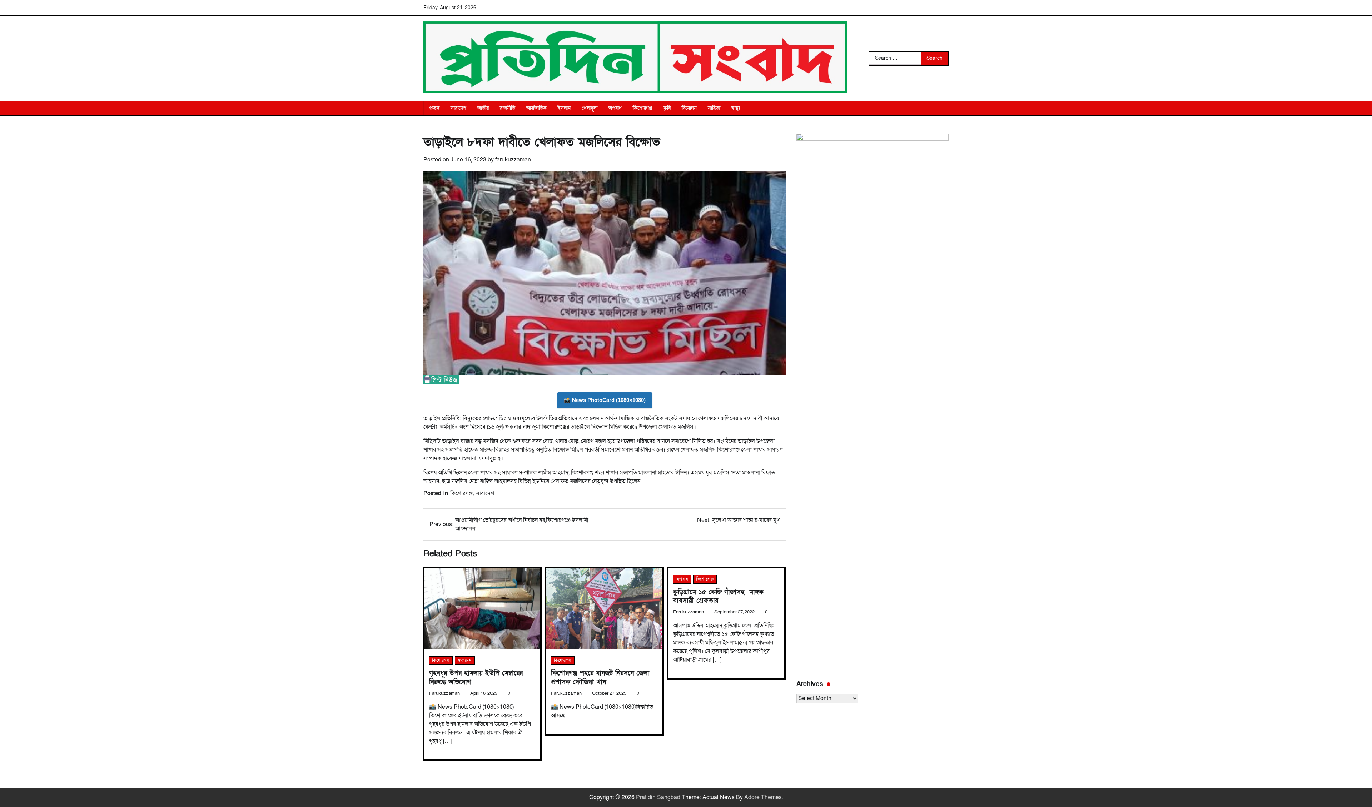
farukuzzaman (513, 160)
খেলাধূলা (589, 108)
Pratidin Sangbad (658, 797)
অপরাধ (615, 108)
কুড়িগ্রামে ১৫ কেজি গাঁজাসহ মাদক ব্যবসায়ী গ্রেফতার (718, 596)
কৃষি (667, 108)
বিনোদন (689, 108)
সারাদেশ (458, 108)
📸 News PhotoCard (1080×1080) (605, 400)
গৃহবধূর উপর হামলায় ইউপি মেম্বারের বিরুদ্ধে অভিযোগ (476, 677)
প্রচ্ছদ (434, 108)
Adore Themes (763, 797)
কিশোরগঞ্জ (642, 108)
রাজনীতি (507, 108)
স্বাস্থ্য (735, 108)
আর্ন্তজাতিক (536, 108)
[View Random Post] (939, 108)
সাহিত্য (714, 108)
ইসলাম (564, 108)
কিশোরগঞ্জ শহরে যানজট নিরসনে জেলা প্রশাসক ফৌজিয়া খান (600, 677)
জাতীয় (483, 108)
